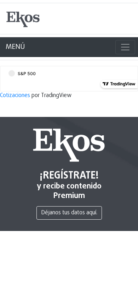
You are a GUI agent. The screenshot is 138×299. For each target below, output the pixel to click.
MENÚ (15, 46)
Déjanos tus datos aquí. (69, 213)
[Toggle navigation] (125, 47)
